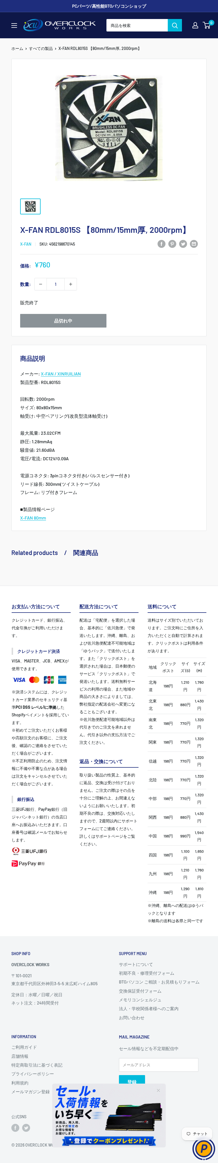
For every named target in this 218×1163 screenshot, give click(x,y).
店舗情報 (19, 1056)
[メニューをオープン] (14, 25)
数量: (25, 284)
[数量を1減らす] (41, 284)
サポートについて (136, 964)
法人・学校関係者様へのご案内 (149, 1008)
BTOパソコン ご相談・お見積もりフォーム (159, 981)
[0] (206, 25)
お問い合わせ (131, 1017)
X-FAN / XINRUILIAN (61, 373)
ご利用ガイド (24, 1047)
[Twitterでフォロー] (26, 1128)
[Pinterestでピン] (172, 243)
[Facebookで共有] (161, 243)
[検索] (175, 25)
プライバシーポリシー (32, 1073)
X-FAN (25, 244)
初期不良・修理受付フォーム (146, 973)
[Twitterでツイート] (183, 243)
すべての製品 (41, 48)
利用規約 (19, 1082)
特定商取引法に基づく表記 (36, 1064)
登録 (132, 1081)
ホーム (17, 48)
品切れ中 (63, 320)
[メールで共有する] (194, 243)
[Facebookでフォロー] (15, 1128)
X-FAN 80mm (33, 517)
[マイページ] (195, 25)
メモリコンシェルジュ (140, 999)
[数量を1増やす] (71, 284)
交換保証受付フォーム (140, 990)
